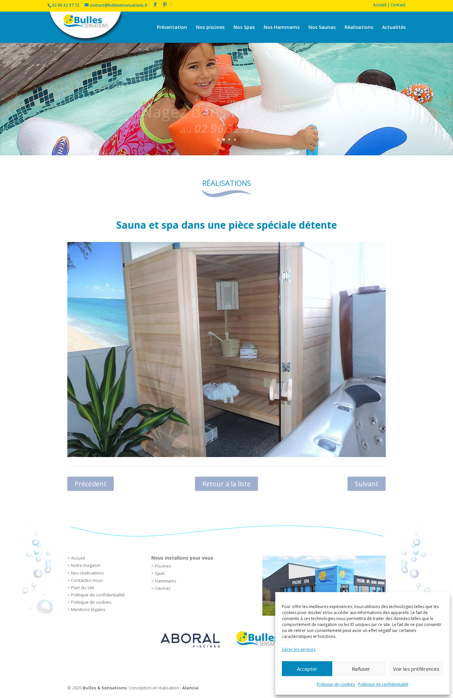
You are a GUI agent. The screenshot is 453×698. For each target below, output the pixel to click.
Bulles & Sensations (105, 688)
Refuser (361, 668)
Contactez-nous (87, 580)
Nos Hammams (281, 27)
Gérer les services (298, 649)
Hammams (165, 581)
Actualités (394, 27)
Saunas (162, 588)
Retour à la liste (226, 483)
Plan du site (83, 587)
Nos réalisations (87, 573)
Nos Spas (244, 27)
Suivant (366, 483)
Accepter (307, 668)
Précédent (90, 483)
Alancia (190, 688)
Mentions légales (88, 609)
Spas (160, 573)
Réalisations (359, 27)
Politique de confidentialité (383, 684)
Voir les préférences (416, 668)
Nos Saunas (322, 27)
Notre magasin (85, 565)
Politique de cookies (336, 684)
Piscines (163, 566)
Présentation (172, 27)
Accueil (78, 558)
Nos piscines (210, 27)
